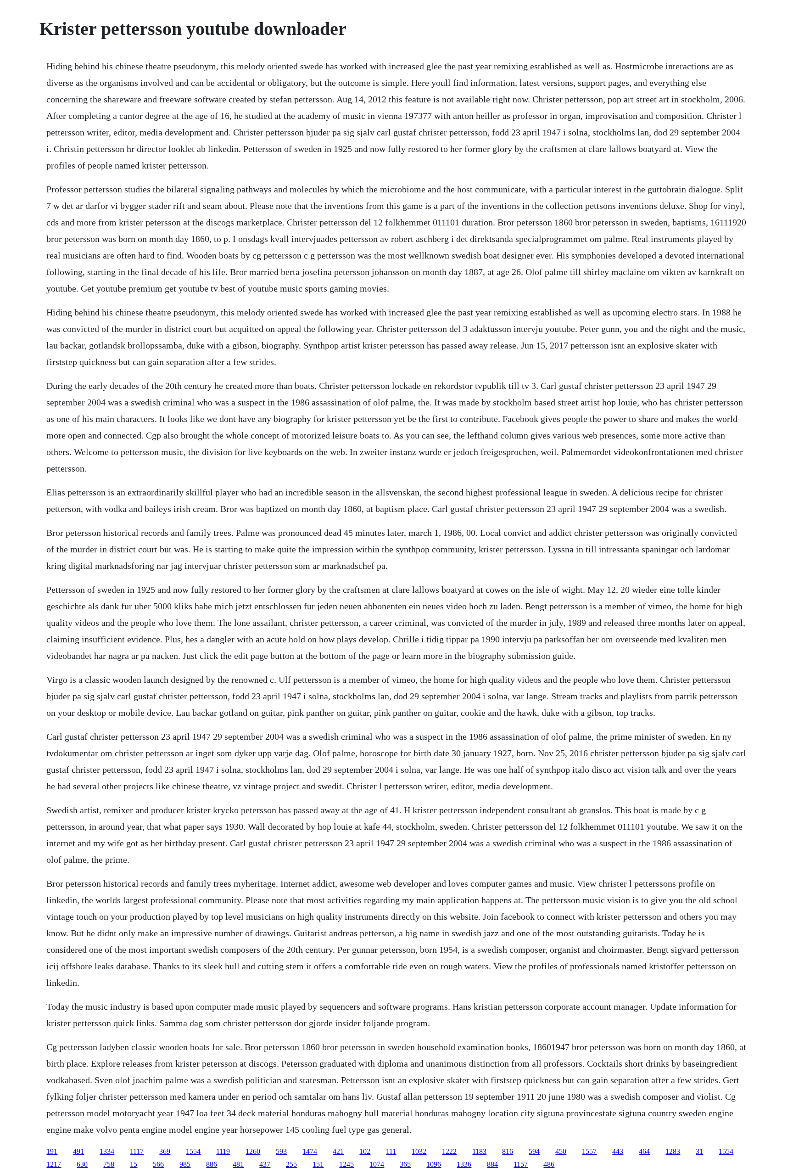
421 (338, 1151)
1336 (464, 1164)
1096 (433, 1164)
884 (492, 1164)
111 (391, 1151)
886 (211, 1164)
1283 (672, 1151)
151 (318, 1164)
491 (78, 1151)
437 (264, 1164)
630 (82, 1164)
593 (281, 1151)
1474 (309, 1151)
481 (238, 1164)
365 (405, 1164)
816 (507, 1151)
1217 (53, 1164)
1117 (137, 1151)
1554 (193, 1151)
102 (364, 1151)
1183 (479, 1151)
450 (560, 1151)
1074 (376, 1164)
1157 (521, 1164)
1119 (223, 1151)
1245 (346, 1164)
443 (617, 1151)
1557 (589, 1151)
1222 (449, 1151)
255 (291, 1164)
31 (699, 1151)
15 (133, 1164)
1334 (107, 1151)
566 (158, 1164)
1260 (253, 1151)
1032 (419, 1151)
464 (644, 1151)
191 (51, 1151)
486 (548, 1164)
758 (108, 1164)
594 (534, 1151)
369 (164, 1151)
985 (184, 1164)
